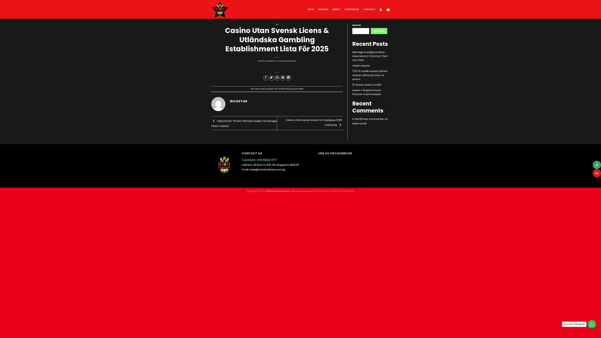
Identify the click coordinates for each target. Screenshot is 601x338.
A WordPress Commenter (368, 119)
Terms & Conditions (343, 191)
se (277, 24)
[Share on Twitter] (271, 77)
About (336, 9)
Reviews (323, 9)
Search (356, 25)
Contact (369, 9)
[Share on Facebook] (265, 77)
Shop (311, 9)
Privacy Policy (322, 191)
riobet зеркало (361, 65)
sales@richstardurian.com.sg (267, 169)
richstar (291, 61)
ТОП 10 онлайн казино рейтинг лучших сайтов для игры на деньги (370, 75)
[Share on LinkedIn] (288, 77)
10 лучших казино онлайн (366, 85)
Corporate (352, 9)
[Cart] (388, 9)
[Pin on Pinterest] (282, 77)
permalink (298, 88)
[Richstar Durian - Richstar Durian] (220, 9)
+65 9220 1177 (267, 160)
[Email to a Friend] (277, 77)
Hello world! (359, 123)
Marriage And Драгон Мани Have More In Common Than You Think (370, 56)
